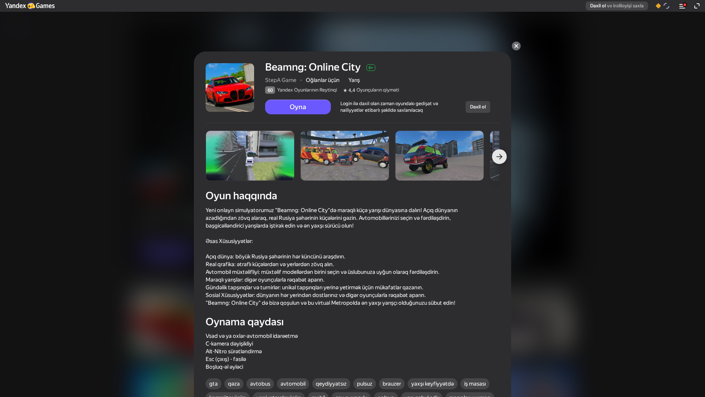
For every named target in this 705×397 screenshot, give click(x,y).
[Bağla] (516, 46)
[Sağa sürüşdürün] (499, 156)
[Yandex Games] (29, 6)
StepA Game (280, 80)
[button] (29, 6)
